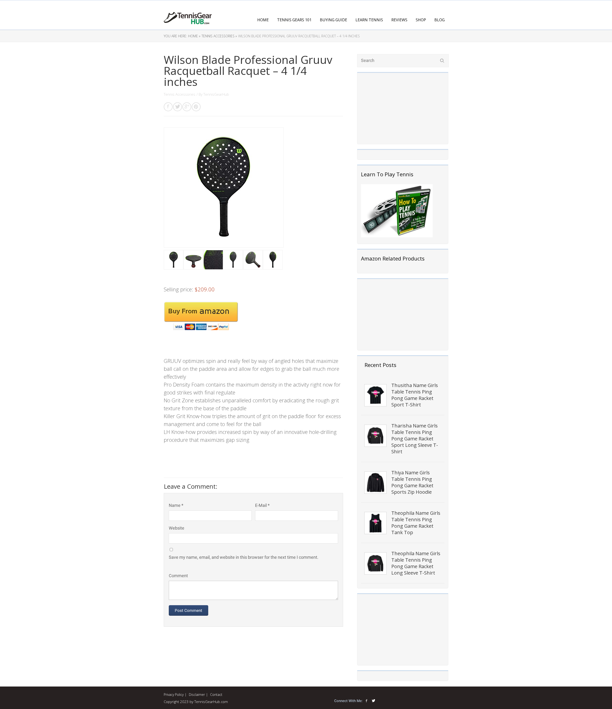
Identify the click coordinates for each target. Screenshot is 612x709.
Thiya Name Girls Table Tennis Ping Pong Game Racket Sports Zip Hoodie (412, 482)
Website (176, 528)
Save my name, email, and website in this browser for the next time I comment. (243, 557)
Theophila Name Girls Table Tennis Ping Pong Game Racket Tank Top (415, 523)
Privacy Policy (174, 694)
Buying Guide (333, 19)
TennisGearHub (216, 94)
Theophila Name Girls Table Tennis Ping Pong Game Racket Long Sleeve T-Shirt (415, 563)
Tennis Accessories (179, 94)
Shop (421, 19)
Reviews (399, 19)
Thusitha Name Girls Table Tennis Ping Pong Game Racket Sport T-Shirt (414, 395)
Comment (178, 575)
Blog (439, 19)
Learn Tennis (369, 19)
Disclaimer (197, 694)
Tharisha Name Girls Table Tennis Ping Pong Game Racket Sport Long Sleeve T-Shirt (414, 438)
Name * (176, 505)
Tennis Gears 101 (294, 19)
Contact (216, 694)
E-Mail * (262, 505)
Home (263, 19)
